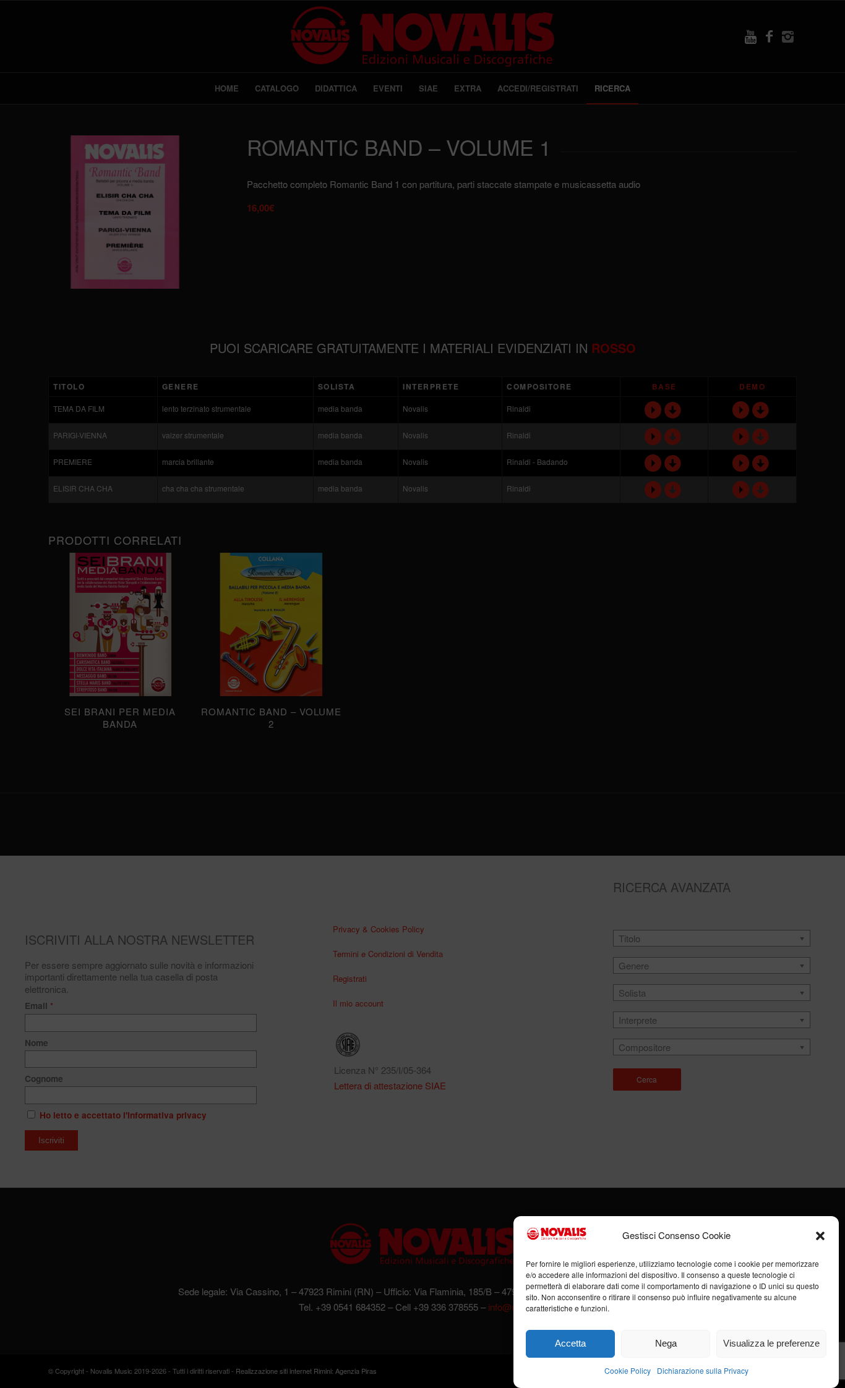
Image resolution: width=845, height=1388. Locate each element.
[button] (820, 1236)
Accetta (570, 1343)
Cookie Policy (627, 1370)
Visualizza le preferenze (771, 1343)
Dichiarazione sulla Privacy (702, 1370)
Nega (666, 1343)
